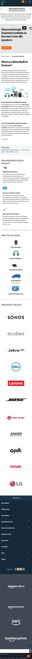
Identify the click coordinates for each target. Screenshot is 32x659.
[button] (1, 8)
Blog (17, 657)
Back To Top (16, 498)
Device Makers (5, 56)
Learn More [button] (6, 48)
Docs (5, 657)
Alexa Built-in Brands (12, 152)
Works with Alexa (7, 18)
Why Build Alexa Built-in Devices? (10, 150)
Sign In (25, 1)
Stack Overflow (11, 657)
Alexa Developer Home (25, 657)
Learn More (4, 139)
